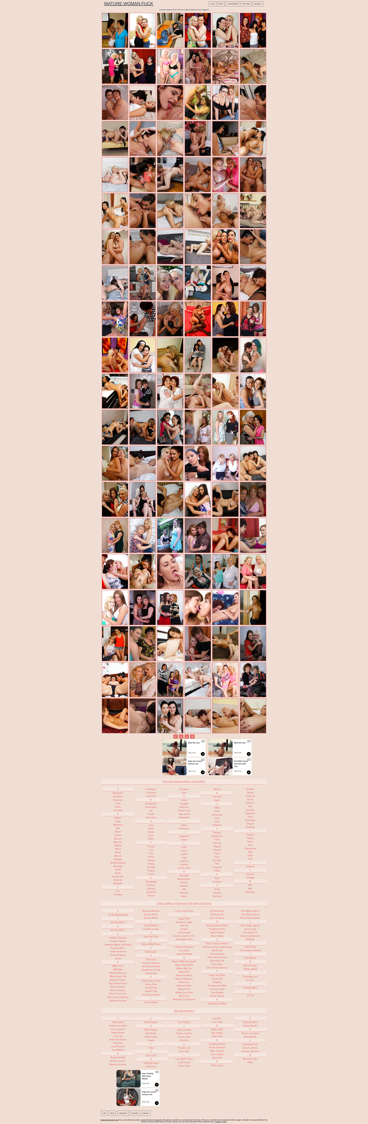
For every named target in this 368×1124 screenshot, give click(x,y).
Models (258, 4)
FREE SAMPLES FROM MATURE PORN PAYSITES (184, 903)
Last (212, 4)
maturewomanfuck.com (110, 1120)
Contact (218, 1122)
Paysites (246, 4)
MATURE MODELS (184, 1011)
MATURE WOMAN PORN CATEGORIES (184, 781)
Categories (232, 4)
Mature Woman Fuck (128, 3)
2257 (225, 1122)
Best (221, 4)
